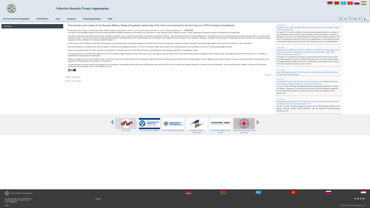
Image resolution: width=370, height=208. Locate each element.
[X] (74, 70)
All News (7, 26)
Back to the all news (73, 81)
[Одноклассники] (72, 70)
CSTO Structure (43, 19)
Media (110, 19)
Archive (7, 205)
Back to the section (73, 77)
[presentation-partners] (112, 122)
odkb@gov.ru (13, 201)
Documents (71, 19)
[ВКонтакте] (69, 70)
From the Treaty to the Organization (15, 19)
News (58, 19)
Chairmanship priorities (92, 19)
